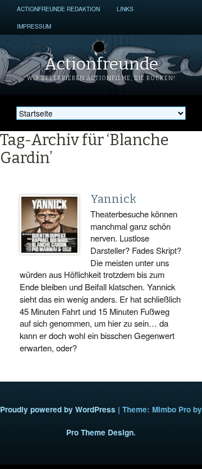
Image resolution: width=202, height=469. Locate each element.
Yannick (113, 199)
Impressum (34, 26)
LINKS (125, 8)
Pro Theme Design (100, 432)
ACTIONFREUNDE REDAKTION (58, 8)
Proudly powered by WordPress (58, 409)
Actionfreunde (101, 64)
